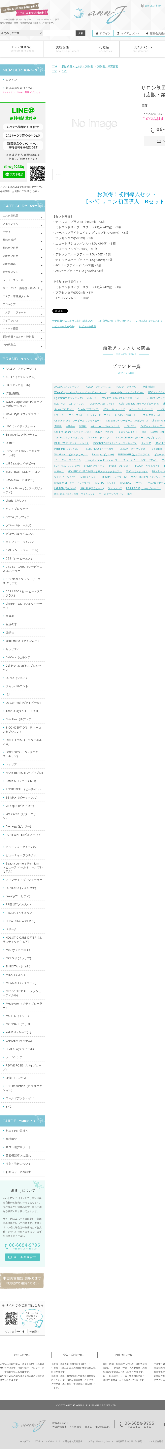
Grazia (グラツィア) (88, 409)
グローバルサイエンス (141, 409)
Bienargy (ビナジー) (103, 454)
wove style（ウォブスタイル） (127, 392)
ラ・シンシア (115, 488)
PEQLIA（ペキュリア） (147, 465)
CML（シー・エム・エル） (68, 415)
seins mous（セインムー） (105, 426)
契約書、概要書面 (107, 66)
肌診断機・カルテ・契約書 (77, 66)
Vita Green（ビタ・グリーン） (71, 454)
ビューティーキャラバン (21, 847)
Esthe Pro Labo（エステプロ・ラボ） (121, 398)
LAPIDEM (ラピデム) (65, 488)
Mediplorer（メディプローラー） (72, 482)
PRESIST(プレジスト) (120, 465)
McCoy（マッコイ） (137, 471)
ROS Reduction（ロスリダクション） (74, 494)
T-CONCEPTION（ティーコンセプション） (139, 437)
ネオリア (146, 443)
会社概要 (11, 1139)
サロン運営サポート (18, 1147)
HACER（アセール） (128, 386)
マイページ (51, 1441)
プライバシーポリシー (99, 1441)
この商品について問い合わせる (114, 320)
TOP (54, 66)
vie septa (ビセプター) (20, 806)
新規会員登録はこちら (20, 88)
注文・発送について (18, 1164)
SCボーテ (92, 398)
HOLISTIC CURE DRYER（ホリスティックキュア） (95, 471)
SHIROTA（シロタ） (65, 477)
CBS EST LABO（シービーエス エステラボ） (139, 415)
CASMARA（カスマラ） (102, 403)
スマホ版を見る (155, 1441)
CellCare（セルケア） (152, 426)
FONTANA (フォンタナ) (67, 465)
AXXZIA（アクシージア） (68, 386)
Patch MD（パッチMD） (67, 449)
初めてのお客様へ (153, 5)
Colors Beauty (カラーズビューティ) (139, 403)
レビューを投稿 (87, 326)
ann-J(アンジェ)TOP (30, 1441)
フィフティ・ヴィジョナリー (24, 879)
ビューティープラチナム (67, 460)
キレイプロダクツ (64, 409)
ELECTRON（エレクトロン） (70, 403)
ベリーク (59, 471)
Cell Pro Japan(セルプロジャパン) (72, 432)
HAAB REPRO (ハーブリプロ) (24, 773)
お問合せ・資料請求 (18, 1172)
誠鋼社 (83, 426)
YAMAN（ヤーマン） (19, 1032)
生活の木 (70, 426)
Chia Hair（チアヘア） (99, 437)
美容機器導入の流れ (18, 1155)
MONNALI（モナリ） (131, 482)
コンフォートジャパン (20, 542)
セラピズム (130, 426)
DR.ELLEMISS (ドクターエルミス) (71, 443)
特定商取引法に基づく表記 (129, 1441)
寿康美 (58, 426)
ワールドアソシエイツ (111, 494)
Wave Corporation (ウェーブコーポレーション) (80, 392)
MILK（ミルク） (89, 477)
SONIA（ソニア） (104, 432)
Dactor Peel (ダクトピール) (23, 703)
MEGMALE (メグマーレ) (114, 477)
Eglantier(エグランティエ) (68, 398)
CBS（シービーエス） (99, 415)
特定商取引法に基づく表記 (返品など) (72, 320)
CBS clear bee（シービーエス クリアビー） (78, 420)
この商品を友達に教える (149, 320)
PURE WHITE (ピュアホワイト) (134, 454)
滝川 (144, 432)
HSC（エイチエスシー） (21, 426)
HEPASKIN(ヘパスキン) (20, 921)
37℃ (64, 71)
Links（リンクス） (17, 1078)
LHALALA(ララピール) (92, 488)
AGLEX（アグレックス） (99, 386)
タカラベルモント (128, 432)
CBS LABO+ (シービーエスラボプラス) (126, 420)
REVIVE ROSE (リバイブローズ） (143, 488)
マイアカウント (130, 33)
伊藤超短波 (149, 386)
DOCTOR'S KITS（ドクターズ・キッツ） (115, 443)
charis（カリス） (16, 500)
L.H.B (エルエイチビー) (20, 463)
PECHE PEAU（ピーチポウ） (100, 449)
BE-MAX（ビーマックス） (134, 449)
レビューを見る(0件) (63, 326)
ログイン (105, 33)
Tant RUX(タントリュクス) (68, 437)
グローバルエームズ (114, 409)
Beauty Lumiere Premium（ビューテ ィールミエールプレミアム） (121, 460)
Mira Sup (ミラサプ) (18, 958)
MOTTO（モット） (105, 482)
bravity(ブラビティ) (94, 465)
